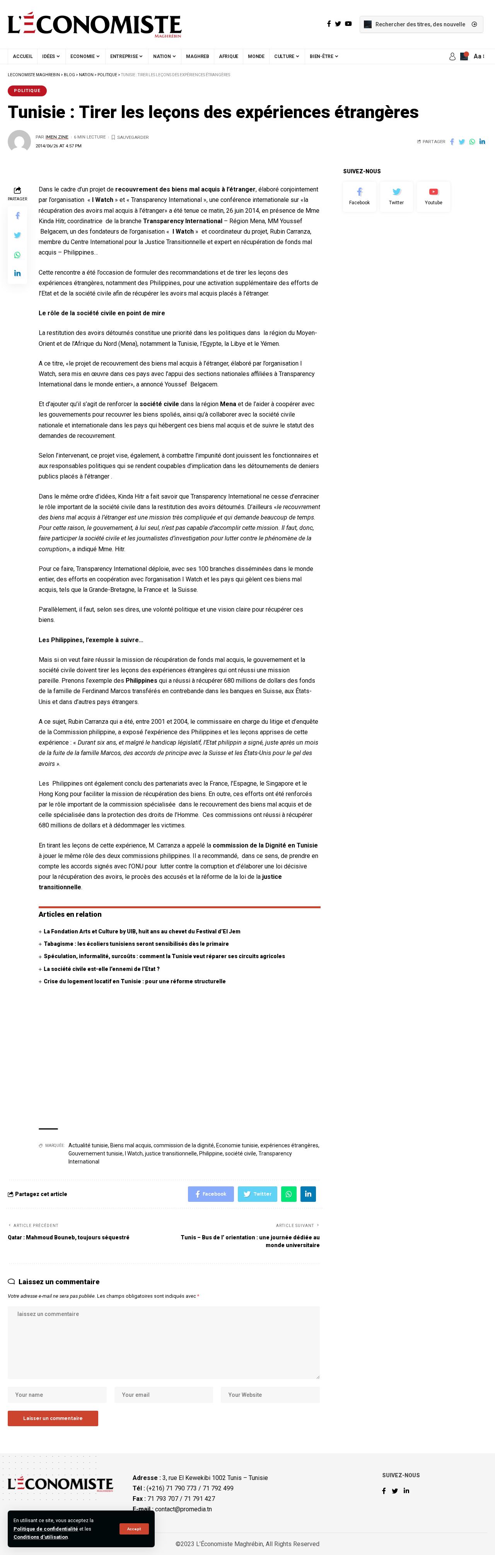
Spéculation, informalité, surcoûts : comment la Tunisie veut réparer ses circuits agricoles (164, 956)
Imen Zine (57, 137)
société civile (240, 1153)
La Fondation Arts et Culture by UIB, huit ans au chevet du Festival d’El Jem (142, 931)
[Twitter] (396, 197)
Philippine (211, 1153)
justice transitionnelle (171, 1153)
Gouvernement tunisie (95, 1153)
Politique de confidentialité (46, 1529)
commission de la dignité (184, 1145)
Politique (27, 90)
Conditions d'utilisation (41, 1537)
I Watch (134, 1153)
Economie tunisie (237, 1145)
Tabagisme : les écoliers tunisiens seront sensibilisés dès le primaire (136, 944)
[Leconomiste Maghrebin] (95, 24)
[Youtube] (433, 197)
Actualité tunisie (88, 1145)
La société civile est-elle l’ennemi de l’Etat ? (102, 969)
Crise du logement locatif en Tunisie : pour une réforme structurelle (135, 981)
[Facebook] (359, 197)
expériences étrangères (289, 1145)
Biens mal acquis (130, 1145)
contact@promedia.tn (183, 1509)
